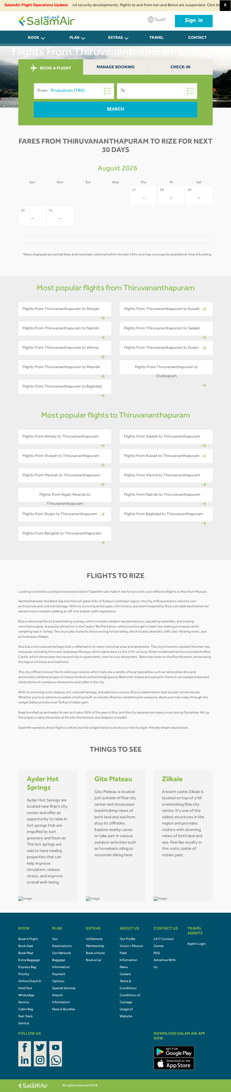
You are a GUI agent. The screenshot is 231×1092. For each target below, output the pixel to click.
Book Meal (25, 953)
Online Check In (29, 981)
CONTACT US (197, 41)
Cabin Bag (25, 1009)
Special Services (64, 988)
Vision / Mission (131, 946)
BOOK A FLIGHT (55, 69)
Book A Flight (28, 939)
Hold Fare (25, 988)
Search (115, 109)
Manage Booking (116, 67)
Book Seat (25, 946)
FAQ (157, 953)
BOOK (33, 38)
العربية (159, 19)
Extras (115, 38)
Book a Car (93, 960)
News (124, 967)
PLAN (74, 38)
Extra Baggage (29, 960)
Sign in (194, 21)
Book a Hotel (95, 953)
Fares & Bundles (63, 1009)
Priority (23, 974)
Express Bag (27, 967)
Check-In (180, 67)
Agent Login (196, 944)
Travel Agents (156, 41)
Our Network (61, 953)
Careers (125, 974)
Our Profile (127, 939)
